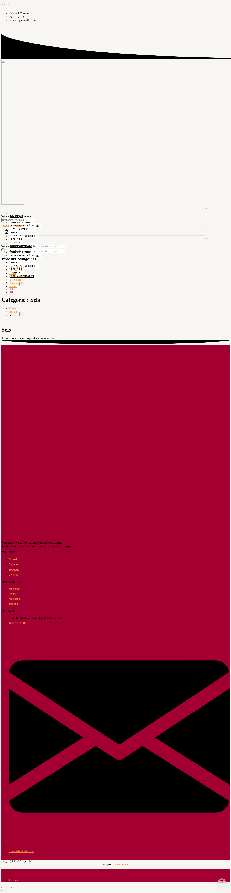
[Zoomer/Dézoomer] (2, 887)
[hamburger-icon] (205, 208)
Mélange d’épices (24, 225)
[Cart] (105, 231)
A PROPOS (16, 213)
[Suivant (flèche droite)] (6, 890)
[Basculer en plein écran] (6, 887)
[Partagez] (10, 887)
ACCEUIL (15, 209)
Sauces (13, 286)
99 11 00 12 (17, 16)
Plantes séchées (23, 236)
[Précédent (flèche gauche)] (2, 890)
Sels (13, 262)
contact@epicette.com (23, 20)
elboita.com (121, 864)
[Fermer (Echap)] (13, 887)
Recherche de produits (18, 216)
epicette (5, 4)
